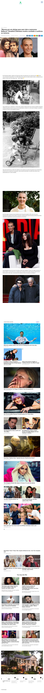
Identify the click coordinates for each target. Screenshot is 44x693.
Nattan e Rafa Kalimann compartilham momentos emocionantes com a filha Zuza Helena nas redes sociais (10, 623)
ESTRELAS (16, 35)
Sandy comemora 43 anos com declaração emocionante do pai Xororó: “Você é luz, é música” (29, 623)
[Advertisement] (22, 16)
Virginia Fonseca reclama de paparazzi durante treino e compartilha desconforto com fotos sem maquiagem (30, 587)
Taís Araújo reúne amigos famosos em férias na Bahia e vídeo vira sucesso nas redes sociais (10, 587)
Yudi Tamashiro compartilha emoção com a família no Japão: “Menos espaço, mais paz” (30, 606)
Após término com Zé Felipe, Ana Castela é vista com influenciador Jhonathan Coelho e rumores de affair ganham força (10, 641)
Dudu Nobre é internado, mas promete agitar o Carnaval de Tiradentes (10, 605)
